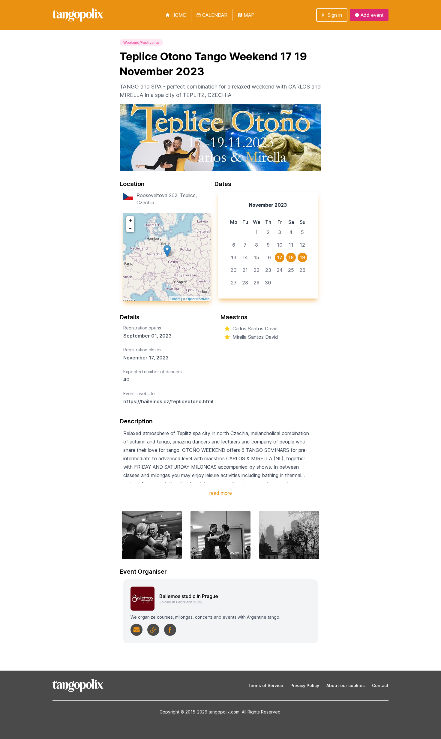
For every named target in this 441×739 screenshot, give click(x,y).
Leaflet (175, 298)
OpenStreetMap (197, 298)
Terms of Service (265, 685)
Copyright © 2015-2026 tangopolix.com (199, 711)
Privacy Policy (304, 685)
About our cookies (345, 685)
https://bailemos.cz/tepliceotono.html (168, 401)
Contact (380, 685)
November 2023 (268, 205)
